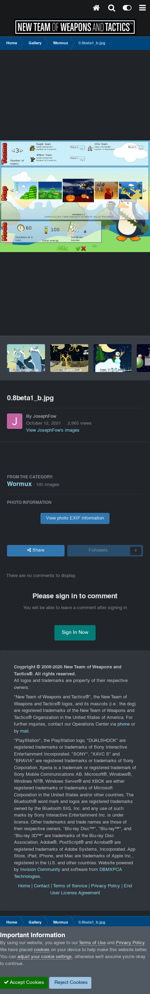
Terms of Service (70, 886)
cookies (42, 950)
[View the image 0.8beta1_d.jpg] (112, 358)
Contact (42, 886)
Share (37, 550)
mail (24, 731)
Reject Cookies (70, 982)
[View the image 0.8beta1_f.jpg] (26, 358)
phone (124, 724)
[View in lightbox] (75, 196)
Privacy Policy (105, 886)
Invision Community (40, 870)
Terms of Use (92, 943)
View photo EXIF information (75, 518)
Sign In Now (75, 632)
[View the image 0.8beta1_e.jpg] (69, 358)
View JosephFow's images (53, 430)
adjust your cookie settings (44, 957)
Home (24, 886)
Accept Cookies (26, 982)
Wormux (19, 484)
